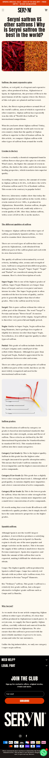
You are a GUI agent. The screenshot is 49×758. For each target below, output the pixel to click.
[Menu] (3, 10)
